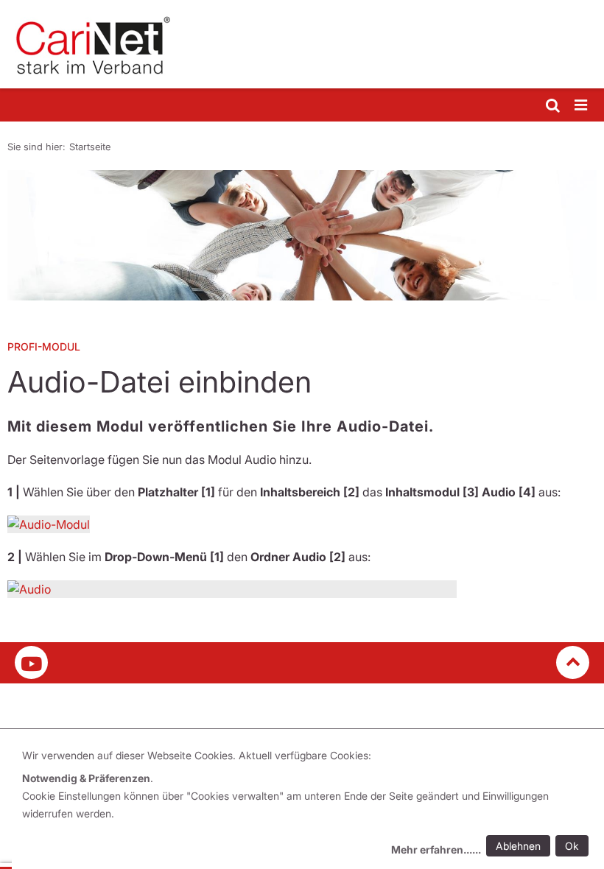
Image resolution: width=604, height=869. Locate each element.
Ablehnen (518, 846)
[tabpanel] (302, 235)
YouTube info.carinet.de (31, 662)
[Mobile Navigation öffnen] (582, 105)
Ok (572, 846)
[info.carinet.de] (302, 44)
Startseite (89, 146)
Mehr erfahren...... (436, 849)
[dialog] (308, 804)
